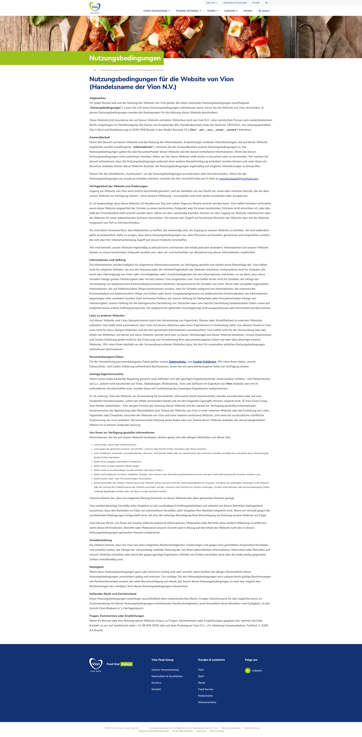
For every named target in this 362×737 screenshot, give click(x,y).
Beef (201, 676)
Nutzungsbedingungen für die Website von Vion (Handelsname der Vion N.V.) (183, 728)
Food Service (205, 689)
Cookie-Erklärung (251, 728)
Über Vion (210, 2)
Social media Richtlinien (182, 731)
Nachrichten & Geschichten (235, 2)
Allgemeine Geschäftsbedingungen (153, 731)
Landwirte (229, 10)
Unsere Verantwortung (155, 10)
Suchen (266, 10)
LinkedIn (257, 670)
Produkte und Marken (187, 10)
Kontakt (256, 2)
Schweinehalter (207, 702)
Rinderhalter (205, 695)
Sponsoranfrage (217, 731)
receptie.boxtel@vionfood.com (238, 179)
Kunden (211, 10)
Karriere (248, 10)
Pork (201, 669)
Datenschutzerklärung (230, 728)
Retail (201, 682)
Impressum (201, 731)
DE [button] (266, 2)
